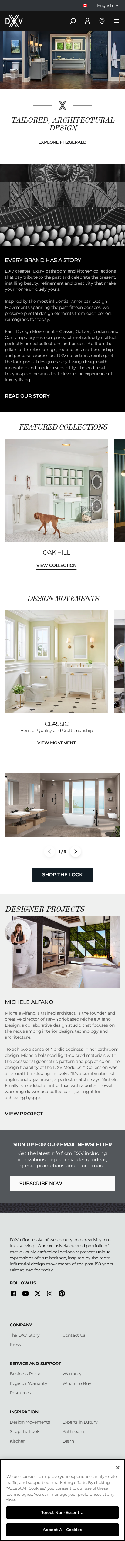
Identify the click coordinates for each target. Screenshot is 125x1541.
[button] (75, 851)
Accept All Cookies (62, 1529)
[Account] (87, 21)
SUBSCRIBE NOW (40, 1183)
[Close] (117, 1467)
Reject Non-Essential (62, 1512)
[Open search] (72, 21)
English (105, 5)
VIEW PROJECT (24, 1114)
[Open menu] (116, 21)
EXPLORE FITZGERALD (62, 142)
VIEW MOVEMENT (56, 743)
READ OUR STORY (27, 396)
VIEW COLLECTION (56, 565)
